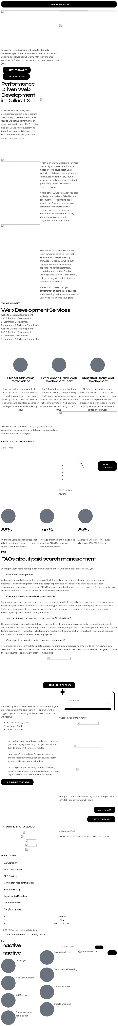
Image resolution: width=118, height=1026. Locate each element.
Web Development (13, 869)
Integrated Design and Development (97, 379)
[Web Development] (8, 983)
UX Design (21, 960)
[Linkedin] (95, 932)
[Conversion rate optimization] (8, 1017)
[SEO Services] (8, 1000)
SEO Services (10, 876)
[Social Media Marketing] (47, 975)
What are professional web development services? (31, 596)
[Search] (99, 947)
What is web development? (19, 574)
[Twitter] (71, 932)
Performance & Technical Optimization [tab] (20, 325)
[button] (88, 11)
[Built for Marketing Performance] (20, 365)
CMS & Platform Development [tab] (16, 318)
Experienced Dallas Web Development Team (59, 379)
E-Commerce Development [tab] (14, 321)
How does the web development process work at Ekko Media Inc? (38, 618)
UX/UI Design (10, 863)
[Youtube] (87, 932)
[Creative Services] (47, 992)
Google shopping (12, 909)
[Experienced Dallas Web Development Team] (59, 365)
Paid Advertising (12, 889)
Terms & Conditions (15, 934)
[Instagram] (64, 932)
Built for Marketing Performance (20, 379)
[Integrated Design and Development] (97, 365)
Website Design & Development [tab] (17, 315)
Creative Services (12, 902)
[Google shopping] (47, 1009)
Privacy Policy (38, 934)
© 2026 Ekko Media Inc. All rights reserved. (24, 930)
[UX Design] (8, 966)
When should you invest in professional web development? (35, 640)
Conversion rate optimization (19, 882)
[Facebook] (79, 932)
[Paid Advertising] (47, 957)
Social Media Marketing (15, 896)
